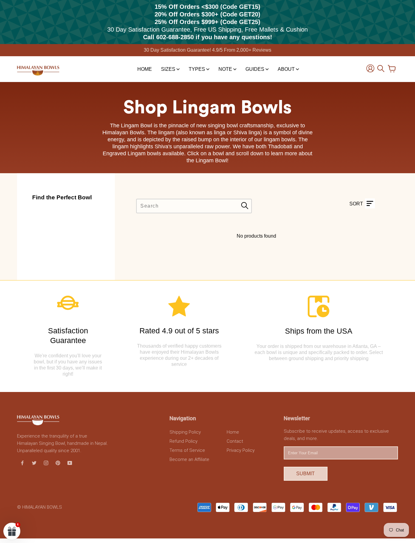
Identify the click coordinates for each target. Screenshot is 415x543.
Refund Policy (183, 441)
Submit (305, 473)
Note (225, 69)
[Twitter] (34, 462)
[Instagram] (46, 462)
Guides (255, 69)
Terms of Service (187, 450)
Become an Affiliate (189, 459)
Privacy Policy (241, 450)
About (287, 69)
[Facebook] (22, 462)
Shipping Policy (185, 432)
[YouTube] (69, 462)
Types (197, 69)
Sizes (169, 69)
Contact (235, 441)
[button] (12, 531)
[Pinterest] (58, 462)
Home (144, 69)
